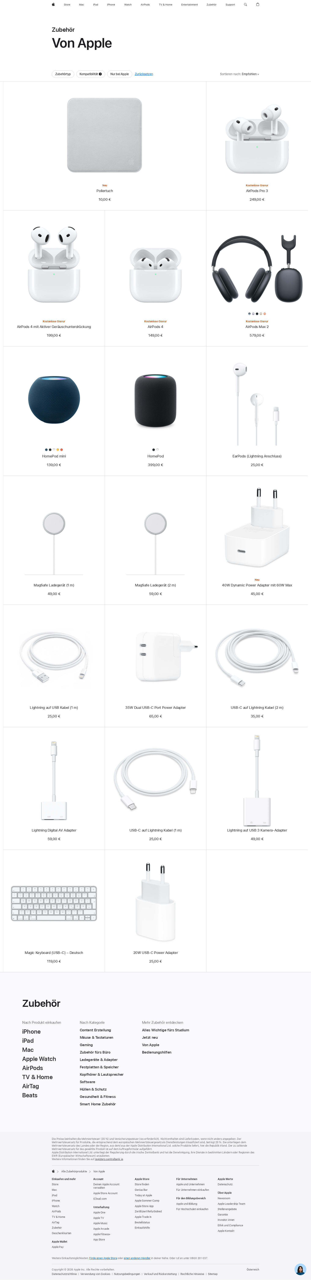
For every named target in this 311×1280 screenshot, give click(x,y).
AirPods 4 (155, 327)
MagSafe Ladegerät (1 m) (54, 585)
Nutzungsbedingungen (127, 1274)
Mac (54, 1189)
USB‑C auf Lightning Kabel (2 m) (257, 707)
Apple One (99, 1212)
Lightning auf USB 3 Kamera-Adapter (257, 830)
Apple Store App (144, 1206)
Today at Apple (143, 1195)
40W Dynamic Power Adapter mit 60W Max (257, 585)
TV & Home (58, 1217)
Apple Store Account (105, 1193)
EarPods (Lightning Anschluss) (257, 456)
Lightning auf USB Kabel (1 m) (54, 707)
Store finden (142, 1184)
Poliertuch (104, 191)
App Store (99, 1239)
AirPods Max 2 (256, 327)
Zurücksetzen (144, 74)
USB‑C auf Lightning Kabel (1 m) (155, 830)
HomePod (155, 456)
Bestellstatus (142, 1222)
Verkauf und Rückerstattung (160, 1274)
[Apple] (53, 1171)
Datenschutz (225, 1184)
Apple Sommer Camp (147, 1200)
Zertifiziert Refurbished (148, 1211)
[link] (300, 1269)
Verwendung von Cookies (95, 1274)
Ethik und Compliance (230, 1225)
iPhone (56, 1200)
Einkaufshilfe (142, 1227)
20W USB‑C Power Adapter (155, 953)
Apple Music (100, 1223)
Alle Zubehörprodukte (74, 1171)
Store (55, 1184)
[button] (245, 4)
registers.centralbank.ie (109, 1159)
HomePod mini (54, 456)
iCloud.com (100, 1198)
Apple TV (98, 1218)
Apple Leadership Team (231, 1203)
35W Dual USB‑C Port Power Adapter (155, 707)
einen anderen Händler (137, 1258)
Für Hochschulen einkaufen (192, 1209)
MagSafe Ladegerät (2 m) (155, 585)
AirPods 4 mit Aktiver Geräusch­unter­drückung (54, 327)
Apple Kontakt (226, 1230)
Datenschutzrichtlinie (64, 1274)
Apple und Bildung (186, 1203)
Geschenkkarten (61, 1233)
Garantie (223, 1214)
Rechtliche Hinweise (192, 1274)
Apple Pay (58, 1247)
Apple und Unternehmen (190, 1184)
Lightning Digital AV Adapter (54, 830)
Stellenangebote (227, 1209)
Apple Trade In (143, 1217)
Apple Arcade (101, 1228)
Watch (55, 1206)
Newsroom (224, 1198)
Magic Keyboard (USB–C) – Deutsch (54, 953)
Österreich (253, 1269)
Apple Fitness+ (101, 1234)
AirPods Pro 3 (257, 191)
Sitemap (212, 1274)
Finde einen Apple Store (103, 1258)
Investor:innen (226, 1219)
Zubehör (57, 1227)
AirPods (56, 1211)
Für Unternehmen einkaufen (192, 1189)
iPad (54, 1195)
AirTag (55, 1222)
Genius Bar (141, 1189)
